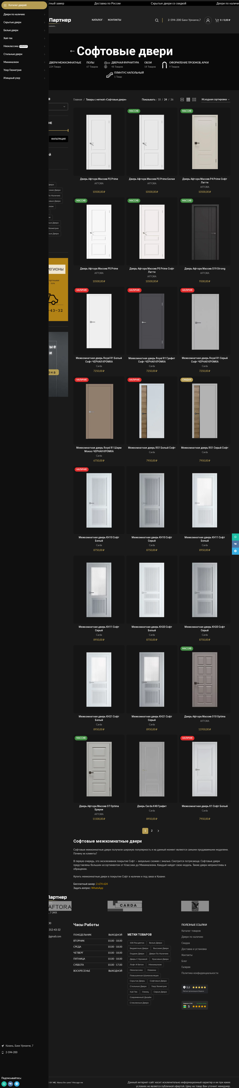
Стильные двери (138, 986)
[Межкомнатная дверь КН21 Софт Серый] (151, 679)
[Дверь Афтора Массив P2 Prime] (99, 142)
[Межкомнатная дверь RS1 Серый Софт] (204, 410)
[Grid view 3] (188, 99)
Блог (184, 961)
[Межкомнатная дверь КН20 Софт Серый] (204, 590)
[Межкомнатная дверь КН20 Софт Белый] (151, 590)
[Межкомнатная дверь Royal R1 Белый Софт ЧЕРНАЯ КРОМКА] (99, 321)
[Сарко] (195, 906)
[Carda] (125, 906)
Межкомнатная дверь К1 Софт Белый (205, 806)
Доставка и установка (194, 949)
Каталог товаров (191, 931)
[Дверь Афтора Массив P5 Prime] (99, 231)
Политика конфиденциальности (200, 973)
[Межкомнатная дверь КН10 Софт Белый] (99, 500)
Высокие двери (53, 190)
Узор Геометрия (51, 228)
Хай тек (133, 992)
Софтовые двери (50, 223)
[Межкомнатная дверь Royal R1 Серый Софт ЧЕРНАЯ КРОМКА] (204, 321)
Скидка (186, 943)
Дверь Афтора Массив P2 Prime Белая (152, 179)
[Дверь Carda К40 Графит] (151, 769)
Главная (77, 99)
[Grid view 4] (194, 99)
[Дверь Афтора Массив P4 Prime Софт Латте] (204, 142)
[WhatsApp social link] (4, 1084)
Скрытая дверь (137, 981)
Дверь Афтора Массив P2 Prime (99, 179)
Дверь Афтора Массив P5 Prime (99, 268)
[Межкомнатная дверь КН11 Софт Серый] (99, 590)
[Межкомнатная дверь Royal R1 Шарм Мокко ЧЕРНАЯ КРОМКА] (99, 410)
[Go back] (72, 51)
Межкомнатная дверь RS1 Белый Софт (151, 447)
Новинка (152, 970)
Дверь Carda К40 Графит (152, 806)
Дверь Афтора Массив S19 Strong (204, 268)
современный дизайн (140, 997)
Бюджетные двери (139, 948)
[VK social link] (10, 1084)
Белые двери (155, 943)
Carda (99, 366)
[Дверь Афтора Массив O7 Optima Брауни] (99, 769)
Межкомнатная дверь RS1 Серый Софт (204, 447)
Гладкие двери (137, 954)
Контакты (187, 955)
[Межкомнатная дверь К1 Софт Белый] (204, 769)
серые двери (52, 234)
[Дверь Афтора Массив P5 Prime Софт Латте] (151, 231)
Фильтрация (58, 139)
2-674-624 (102, 884)
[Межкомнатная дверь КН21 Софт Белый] (99, 679)
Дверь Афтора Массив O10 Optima (204, 716)
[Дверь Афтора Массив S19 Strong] (204, 231)
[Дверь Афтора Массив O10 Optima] (204, 679)
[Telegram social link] (16, 1084)
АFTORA (98, 183)
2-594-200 (11, 1052)
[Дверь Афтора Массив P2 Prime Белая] (151, 142)
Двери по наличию (50, 196)
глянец (145, 992)
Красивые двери (52, 201)
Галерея (186, 967)
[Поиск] (156, 20)
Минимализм (155, 965)
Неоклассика (136, 970)
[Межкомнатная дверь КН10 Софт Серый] (151, 500)
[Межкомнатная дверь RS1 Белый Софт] (151, 410)
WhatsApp (97, 888)
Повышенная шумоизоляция (144, 975)
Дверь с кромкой (138, 959)
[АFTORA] (54, 906)
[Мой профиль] (208, 20)
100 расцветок (137, 943)
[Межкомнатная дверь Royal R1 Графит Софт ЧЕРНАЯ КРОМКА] (151, 321)
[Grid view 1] (182, 99)
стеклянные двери (139, 1003)
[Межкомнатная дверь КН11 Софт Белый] (204, 500)
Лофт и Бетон (137, 965)
